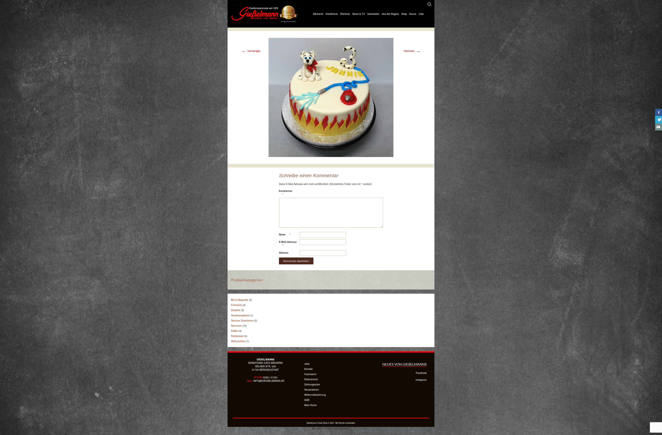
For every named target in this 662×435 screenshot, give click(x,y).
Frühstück (236, 305)
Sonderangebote (240, 315)
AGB (306, 400)
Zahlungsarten (312, 384)
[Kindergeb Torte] (331, 97)
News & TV (358, 13)
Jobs (421, 13)
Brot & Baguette (239, 299)
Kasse (412, 13)
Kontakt (308, 369)
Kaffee (234, 330)
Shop (404, 13)
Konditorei (332, 13)
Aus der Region (390, 13)
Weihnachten (238, 341)
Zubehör (235, 310)
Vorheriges (250, 50)
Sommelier (373, 13)
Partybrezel (237, 336)
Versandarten (311, 389)
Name (284, 234)
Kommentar (285, 192)
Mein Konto (310, 405)
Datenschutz (311, 379)
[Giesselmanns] (265, 13)
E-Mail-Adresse (288, 243)
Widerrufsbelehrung (315, 394)
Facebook (421, 373)
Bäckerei (318, 13)
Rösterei (345, 13)
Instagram (421, 379)
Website (283, 252)
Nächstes (412, 50)
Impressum (310, 374)
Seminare (236, 325)
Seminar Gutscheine (242, 320)
